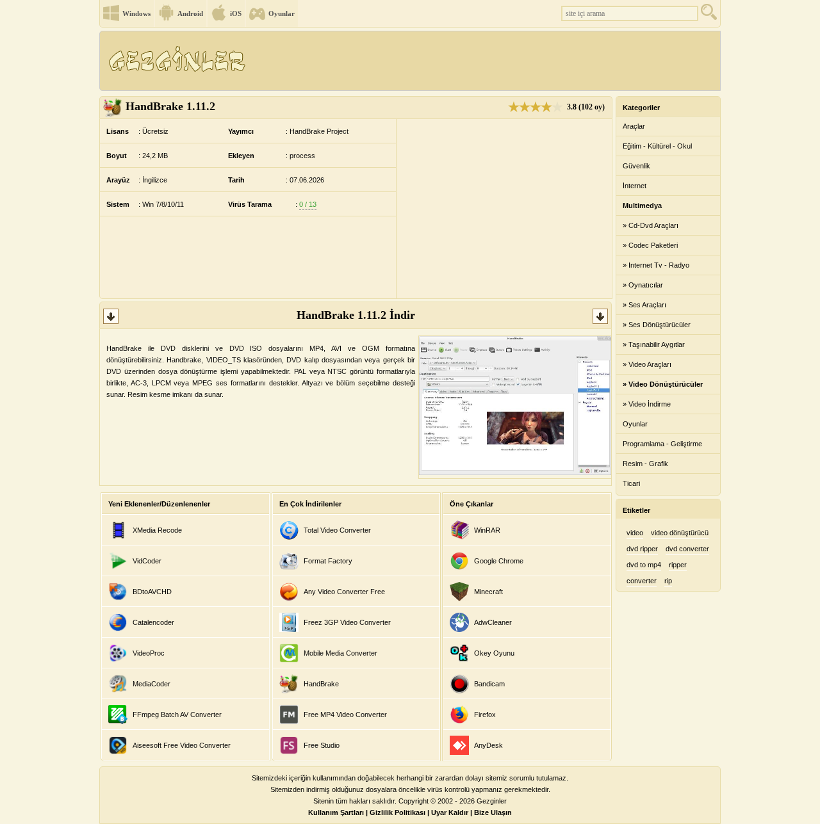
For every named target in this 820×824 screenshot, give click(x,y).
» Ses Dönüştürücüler (657, 324)
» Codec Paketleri (650, 245)
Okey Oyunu (494, 653)
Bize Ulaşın (493, 812)
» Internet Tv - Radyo (656, 265)
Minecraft (488, 591)
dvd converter (687, 549)
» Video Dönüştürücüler (663, 384)
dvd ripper (642, 549)
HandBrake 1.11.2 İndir (356, 315)
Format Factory (328, 561)
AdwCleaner (493, 622)
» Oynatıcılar (643, 285)
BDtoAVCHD (152, 591)
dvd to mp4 (644, 565)
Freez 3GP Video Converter (347, 622)
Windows (136, 13)
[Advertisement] (486, 61)
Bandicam (489, 684)
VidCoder (147, 561)
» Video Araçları (647, 364)
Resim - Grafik (645, 463)
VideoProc (149, 653)
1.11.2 (170, 106)
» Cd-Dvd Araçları (650, 225)
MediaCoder (151, 684)
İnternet (634, 186)
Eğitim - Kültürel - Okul (657, 146)
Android (190, 13)
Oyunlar (281, 13)
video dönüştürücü (680, 533)
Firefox (485, 714)
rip (668, 581)
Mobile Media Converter (340, 653)
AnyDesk (488, 745)
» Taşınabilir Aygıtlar (654, 344)
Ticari (631, 483)
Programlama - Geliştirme (662, 444)
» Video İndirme (647, 404)
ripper (678, 565)
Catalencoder (153, 622)
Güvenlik (636, 166)
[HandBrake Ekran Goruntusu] (515, 472)
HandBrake (321, 684)
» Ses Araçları (644, 305)
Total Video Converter (337, 530)
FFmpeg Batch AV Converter (177, 714)
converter (642, 581)
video (635, 533)
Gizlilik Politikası (397, 812)
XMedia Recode (157, 530)
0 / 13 (307, 204)
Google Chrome (498, 561)
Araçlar (634, 126)
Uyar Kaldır (449, 812)
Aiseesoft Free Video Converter (182, 745)
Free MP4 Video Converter (345, 714)
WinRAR (487, 530)
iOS (236, 13)
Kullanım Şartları (336, 812)
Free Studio (322, 745)
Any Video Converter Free (344, 591)
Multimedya (642, 205)
